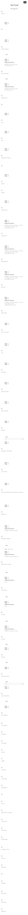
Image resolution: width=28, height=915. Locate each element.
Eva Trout (14, 5)
